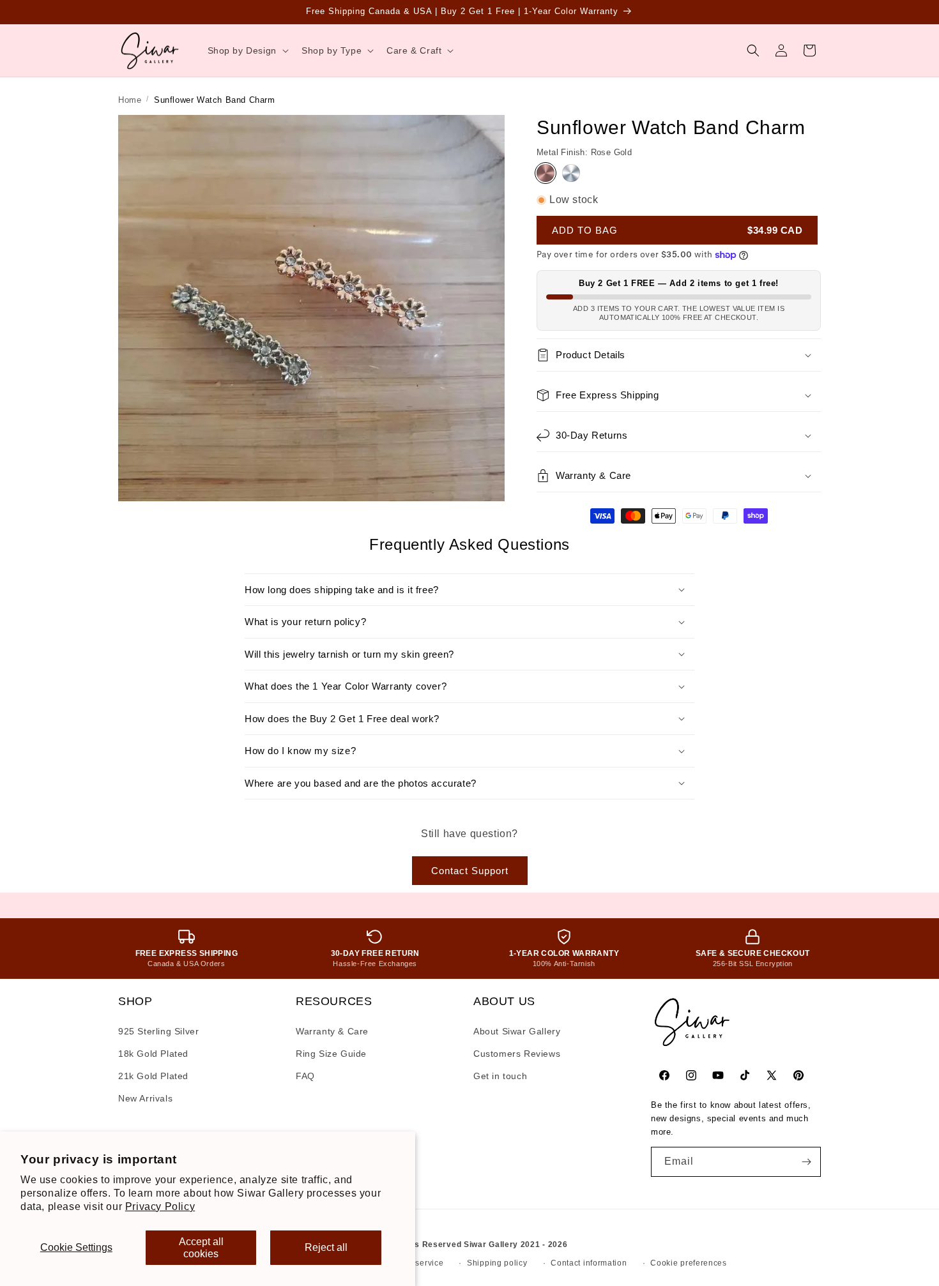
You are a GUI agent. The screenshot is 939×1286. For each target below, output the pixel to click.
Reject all (326, 1247)
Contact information (589, 1263)
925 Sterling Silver (158, 1031)
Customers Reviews (516, 1053)
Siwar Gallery (491, 1244)
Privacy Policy (160, 1206)
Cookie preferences (688, 1263)
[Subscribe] (806, 1162)
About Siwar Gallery (516, 1031)
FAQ (305, 1076)
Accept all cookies (201, 1247)
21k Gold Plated (153, 1076)
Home (129, 100)
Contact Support (469, 870)
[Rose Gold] (545, 173)
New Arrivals (145, 1098)
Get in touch (500, 1076)
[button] (247, 50)
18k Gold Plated (153, 1053)
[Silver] (571, 173)
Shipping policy (497, 1263)
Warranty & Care (332, 1031)
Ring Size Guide (331, 1053)
